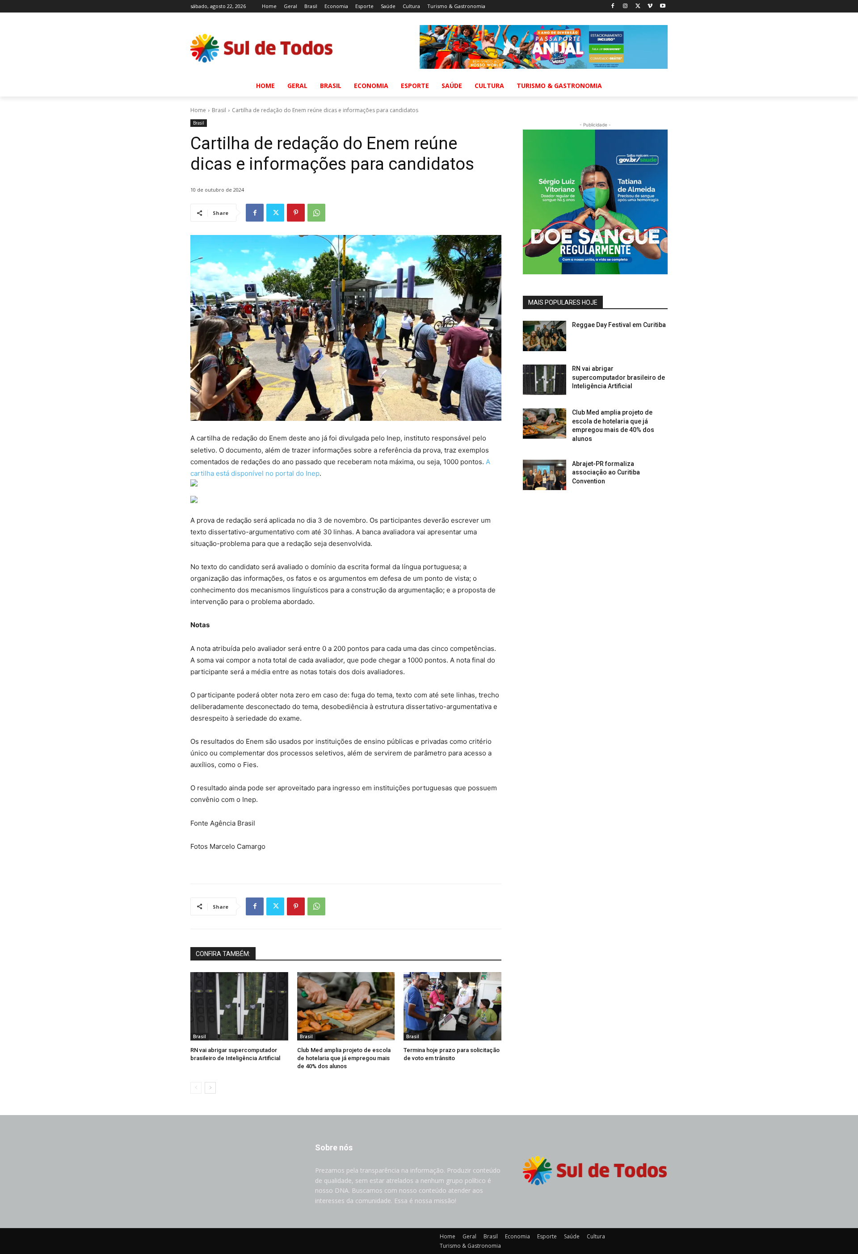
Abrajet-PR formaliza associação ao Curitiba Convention (606, 472)
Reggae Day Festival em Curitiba (619, 324)
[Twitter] (638, 6)
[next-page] (210, 1088)
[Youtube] (662, 6)
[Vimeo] (650, 6)
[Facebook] (613, 6)
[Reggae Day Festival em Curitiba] (544, 336)
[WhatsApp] (316, 213)
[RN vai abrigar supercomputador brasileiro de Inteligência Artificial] (239, 1006)
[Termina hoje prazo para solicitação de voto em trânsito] (452, 1006)
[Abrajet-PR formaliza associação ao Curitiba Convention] (544, 475)
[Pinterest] (296, 213)
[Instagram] (625, 6)
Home (198, 110)
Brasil (219, 110)
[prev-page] (196, 1088)
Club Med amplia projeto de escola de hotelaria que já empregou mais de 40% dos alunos (344, 1058)
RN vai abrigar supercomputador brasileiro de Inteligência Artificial (618, 377)
